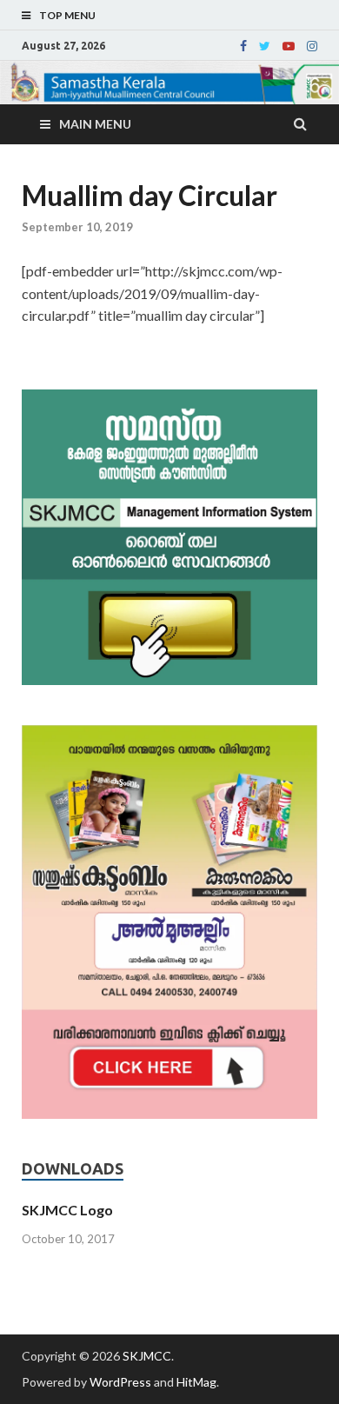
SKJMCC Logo (67, 1209)
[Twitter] (265, 46)
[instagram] (312, 46)
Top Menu (67, 15)
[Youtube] (288, 46)
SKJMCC (147, 1355)
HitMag (196, 1381)
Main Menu (95, 123)
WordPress (120, 1381)
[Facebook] (243, 46)
